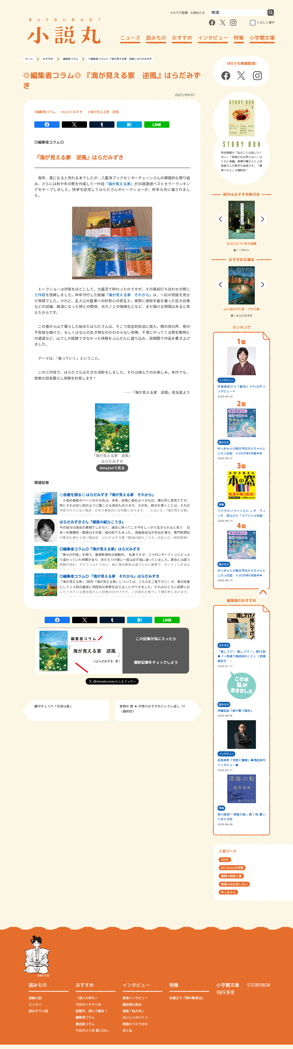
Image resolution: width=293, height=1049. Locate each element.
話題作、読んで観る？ (92, 1011)
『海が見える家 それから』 (129, 294)
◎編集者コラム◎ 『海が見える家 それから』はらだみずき (109, 576)
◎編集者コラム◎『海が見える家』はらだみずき (100, 549)
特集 (239, 37)
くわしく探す (266, 22)
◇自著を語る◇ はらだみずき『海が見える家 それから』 (108, 494)
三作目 (40, 294)
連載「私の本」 (133, 1011)
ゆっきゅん (228, 892)
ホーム (29, 59)
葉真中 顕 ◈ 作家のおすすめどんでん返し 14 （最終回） (152, 708)
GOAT (225, 860)
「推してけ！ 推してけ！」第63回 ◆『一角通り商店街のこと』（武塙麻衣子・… (241, 656)
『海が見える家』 (119, 183)
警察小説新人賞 (231, 876)
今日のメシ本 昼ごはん (92, 1030)
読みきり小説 (38, 1011)
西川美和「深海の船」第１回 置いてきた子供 (241, 816)
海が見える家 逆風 (104, 111)
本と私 (127, 1030)
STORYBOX (258, 985)
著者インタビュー (135, 998)
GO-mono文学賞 (232, 868)
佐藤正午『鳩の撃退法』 (187, 998)
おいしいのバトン (135, 1017)
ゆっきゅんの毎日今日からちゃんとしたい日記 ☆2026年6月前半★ (241, 572)
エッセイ (35, 1004)
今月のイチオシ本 (88, 1004)
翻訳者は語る (132, 1004)
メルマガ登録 (179, 13)
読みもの (156, 37)
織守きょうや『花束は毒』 (53, 706)
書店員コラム (85, 1024)
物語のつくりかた (135, 1024)
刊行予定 (225, 992)
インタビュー (213, 37)
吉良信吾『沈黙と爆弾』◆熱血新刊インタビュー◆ (241, 762)
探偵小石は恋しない (234, 884)
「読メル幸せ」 (87, 998)
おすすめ (182, 37)
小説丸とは (197, 13)
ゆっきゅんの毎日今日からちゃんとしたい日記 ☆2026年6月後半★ (241, 450)
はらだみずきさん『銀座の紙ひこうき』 (92, 521)
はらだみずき (72, 111)
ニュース (130, 37)
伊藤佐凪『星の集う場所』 (235, 711)
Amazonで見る (112, 467)
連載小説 (35, 998)
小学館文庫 (262, 37)
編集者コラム (70, 59)
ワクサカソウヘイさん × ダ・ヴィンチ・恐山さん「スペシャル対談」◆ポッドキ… (241, 513)
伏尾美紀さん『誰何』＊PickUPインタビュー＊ (241, 388)
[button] (220, 219)
